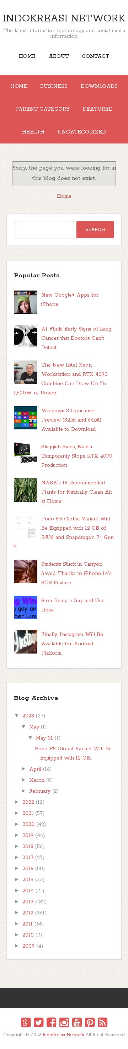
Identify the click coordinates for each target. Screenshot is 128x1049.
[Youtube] (77, 1023)
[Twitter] (38, 1023)
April (35, 769)
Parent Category (42, 109)
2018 (27, 846)
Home (27, 56)
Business (54, 86)
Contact (95, 56)
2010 (28, 935)
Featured (98, 109)
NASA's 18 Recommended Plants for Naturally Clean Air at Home (76, 492)
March (36, 780)
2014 (28, 891)
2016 (27, 869)
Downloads (99, 86)
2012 (27, 913)
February (39, 791)
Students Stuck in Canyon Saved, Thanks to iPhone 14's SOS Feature (76, 573)
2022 (28, 802)
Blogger (68, 1039)
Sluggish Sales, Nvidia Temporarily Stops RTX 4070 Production (76, 456)
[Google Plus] (26, 1023)
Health (33, 132)
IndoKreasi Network (64, 18)
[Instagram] (64, 1023)
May (34, 727)
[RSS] (102, 1023)
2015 (27, 880)
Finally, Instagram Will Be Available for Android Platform (72, 643)
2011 (27, 924)
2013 (27, 902)
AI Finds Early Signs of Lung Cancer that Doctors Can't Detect (76, 338)
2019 (27, 835)
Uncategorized (82, 132)
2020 (28, 824)
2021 (27, 813)
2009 (28, 946)
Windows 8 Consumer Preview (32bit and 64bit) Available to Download (71, 420)
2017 (27, 857)
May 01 (44, 738)
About (59, 56)
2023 (28, 716)
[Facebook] (51, 1023)
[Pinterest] (90, 1023)
